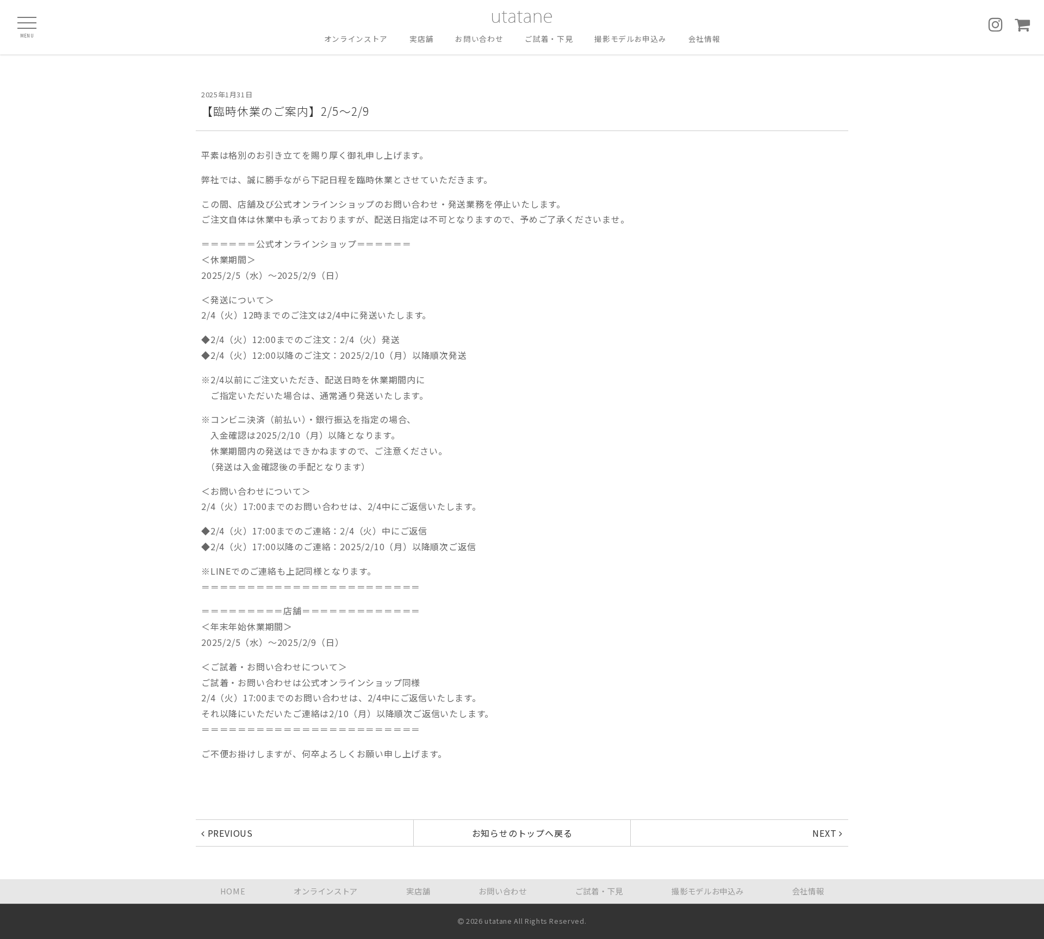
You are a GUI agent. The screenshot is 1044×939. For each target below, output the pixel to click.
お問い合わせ (479, 39)
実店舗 (421, 39)
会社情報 (704, 39)
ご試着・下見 (549, 39)
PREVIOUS (229, 832)
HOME (233, 891)
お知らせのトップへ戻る (522, 832)
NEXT (825, 832)
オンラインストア (356, 39)
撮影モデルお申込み (630, 39)
